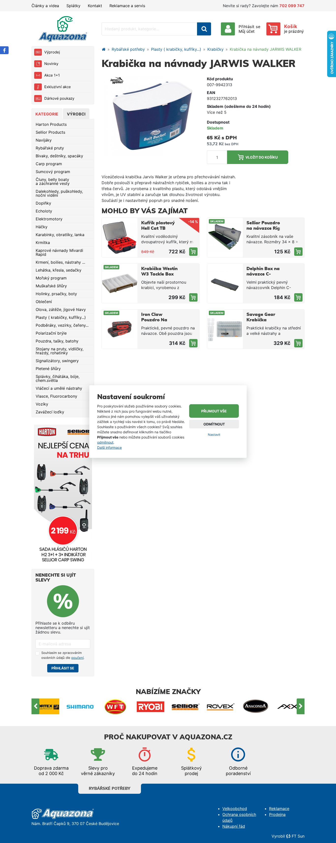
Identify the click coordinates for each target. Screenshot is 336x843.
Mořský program (51, 278)
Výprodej (52, 52)
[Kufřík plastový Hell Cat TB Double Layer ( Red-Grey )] (119, 237)
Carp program (49, 163)
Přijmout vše (214, 411)
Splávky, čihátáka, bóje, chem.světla (57, 378)
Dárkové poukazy (59, 98)
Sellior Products (50, 132)
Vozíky (42, 404)
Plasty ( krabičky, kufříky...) (61, 317)
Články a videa (45, 5)
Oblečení (44, 301)
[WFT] (80, 706)
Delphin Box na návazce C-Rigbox (263, 274)
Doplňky (43, 203)
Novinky (51, 63)
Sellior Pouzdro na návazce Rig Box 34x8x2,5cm (264, 228)
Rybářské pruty (50, 148)
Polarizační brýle (51, 333)
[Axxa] (256, 706)
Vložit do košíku (261, 157)
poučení (77, 658)
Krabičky (215, 49)
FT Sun (298, 836)
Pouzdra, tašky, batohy (57, 341)
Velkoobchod (234, 808)
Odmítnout (214, 424)
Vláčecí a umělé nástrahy (59, 388)
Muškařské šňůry (51, 285)
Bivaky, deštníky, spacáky (59, 155)
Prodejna (277, 814)
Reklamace (279, 808)
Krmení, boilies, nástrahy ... (60, 262)
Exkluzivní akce (57, 86)
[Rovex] (186, 706)
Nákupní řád (233, 826)
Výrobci (76, 114)
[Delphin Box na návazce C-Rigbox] (225, 283)
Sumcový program (53, 171)
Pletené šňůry (48, 368)
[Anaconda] (221, 706)
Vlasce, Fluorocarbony (56, 396)
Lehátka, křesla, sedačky (58, 270)
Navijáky (44, 140)
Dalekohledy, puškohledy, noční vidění (59, 193)
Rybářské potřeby (128, 49)
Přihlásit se (62, 668)
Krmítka (43, 242)
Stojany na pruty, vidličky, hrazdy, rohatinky (59, 350)
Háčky (41, 226)
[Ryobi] (116, 706)
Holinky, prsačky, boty (56, 293)
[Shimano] (46, 706)
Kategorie (46, 114)
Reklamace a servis (127, 5)
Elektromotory (49, 218)
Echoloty (44, 211)
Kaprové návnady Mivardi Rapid (59, 252)
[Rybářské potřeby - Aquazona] (104, 49)
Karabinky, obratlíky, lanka (60, 234)
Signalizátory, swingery (57, 360)
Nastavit (214, 435)
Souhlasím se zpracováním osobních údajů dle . (63, 655)
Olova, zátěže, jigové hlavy (61, 309)
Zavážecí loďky (50, 411)
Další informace (109, 447)
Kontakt (95, 5)
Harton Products (51, 124)
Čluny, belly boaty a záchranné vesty (53, 181)
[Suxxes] (291, 706)
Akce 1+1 (52, 75)
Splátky (73, 5)
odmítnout (105, 442)
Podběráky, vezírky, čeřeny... (62, 325)
